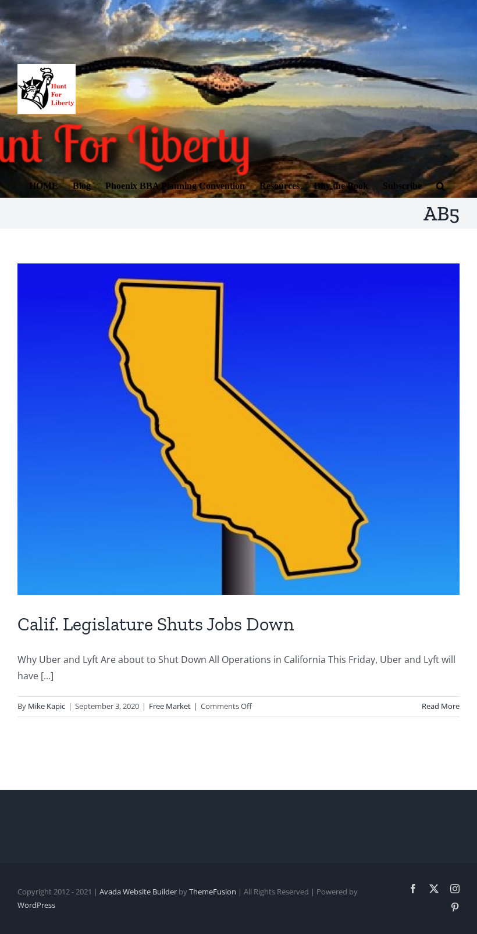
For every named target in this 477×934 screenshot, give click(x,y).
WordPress (36, 905)
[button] (440, 185)
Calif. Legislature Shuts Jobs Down (155, 624)
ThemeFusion (212, 891)
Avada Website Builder (138, 891)
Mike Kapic (46, 706)
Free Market (170, 706)
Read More (441, 706)
